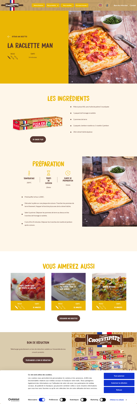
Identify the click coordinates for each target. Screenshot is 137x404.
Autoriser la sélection (119, 383)
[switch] (63, 399)
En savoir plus (38, 139)
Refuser (119, 390)
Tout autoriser (119, 376)
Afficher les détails (117, 400)
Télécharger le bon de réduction (38, 360)
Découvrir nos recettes (68, 318)
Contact (133, 5)
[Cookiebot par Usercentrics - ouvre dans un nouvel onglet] (13, 399)
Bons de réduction (121, 5)
